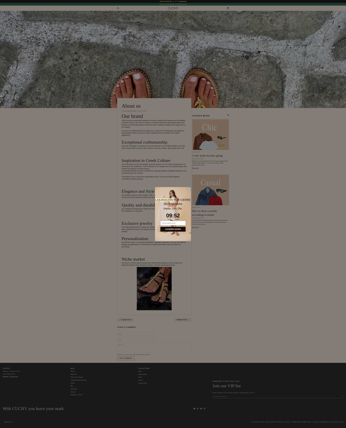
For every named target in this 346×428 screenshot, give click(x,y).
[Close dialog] (189, 188)
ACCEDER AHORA (173, 229)
